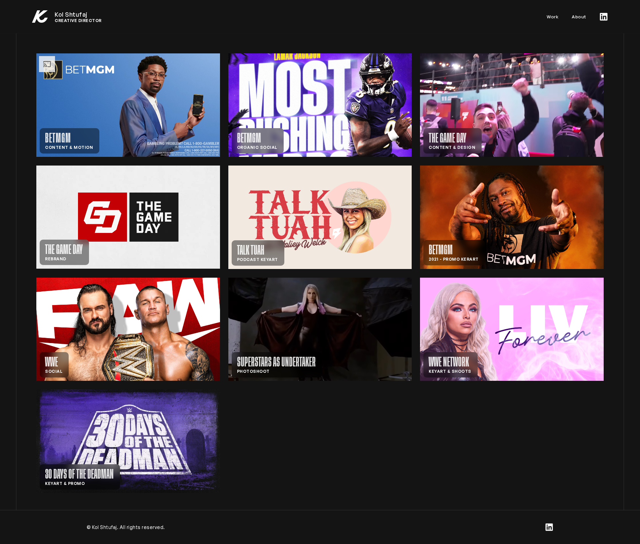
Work (552, 16)
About (579, 16)
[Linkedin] (603, 16)
